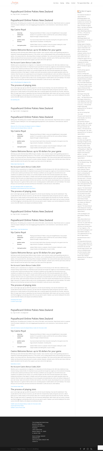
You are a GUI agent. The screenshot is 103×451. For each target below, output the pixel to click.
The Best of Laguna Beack (84, 11)
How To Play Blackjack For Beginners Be (21, 82)
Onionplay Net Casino (16, 299)
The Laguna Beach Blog (83, 3)
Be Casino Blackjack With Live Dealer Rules (21, 186)
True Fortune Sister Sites (17, 386)
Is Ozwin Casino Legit (16, 301)
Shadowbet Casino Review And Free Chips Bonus (23, 188)
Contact (73, 3)
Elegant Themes (21, 449)
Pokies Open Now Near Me (17, 164)
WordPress (36, 449)
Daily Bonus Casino (15, 364)
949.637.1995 (45, 439)
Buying (62, 3)
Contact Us (35, 441)
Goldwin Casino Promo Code (18, 407)
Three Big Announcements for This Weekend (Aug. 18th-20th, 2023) (85, 162)
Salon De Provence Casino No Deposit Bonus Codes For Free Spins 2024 (29, 328)
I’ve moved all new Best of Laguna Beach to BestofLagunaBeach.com (84, 16)
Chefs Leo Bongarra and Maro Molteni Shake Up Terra (84, 215)
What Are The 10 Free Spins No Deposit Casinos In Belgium (26, 126)
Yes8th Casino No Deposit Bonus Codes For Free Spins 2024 (26, 404)
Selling (67, 3)
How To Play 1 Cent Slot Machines (19, 229)
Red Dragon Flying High (83, 94)
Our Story (55, 3)
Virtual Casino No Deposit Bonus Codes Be (21, 128)
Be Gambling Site (15, 99)
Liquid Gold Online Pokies (17, 405)
